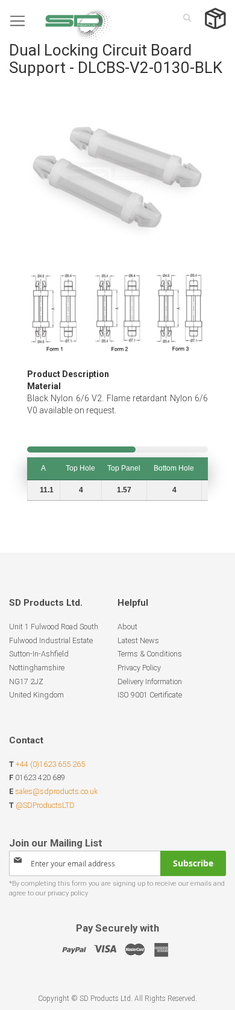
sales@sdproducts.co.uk (56, 791)
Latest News (138, 640)
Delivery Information (150, 681)
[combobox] (184, 17)
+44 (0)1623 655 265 (50, 764)
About (127, 626)
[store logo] (60, 21)
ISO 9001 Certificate (150, 694)
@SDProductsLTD (45, 805)
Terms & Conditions (150, 653)
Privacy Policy (139, 667)
